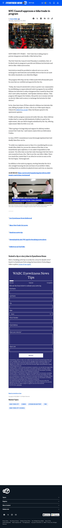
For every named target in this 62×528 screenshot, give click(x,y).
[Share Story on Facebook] (33, 18)
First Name (12, 288)
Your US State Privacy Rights (38, 520)
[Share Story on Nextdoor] (44, 18)
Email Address (13, 325)
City (10, 303)
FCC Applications (26, 522)
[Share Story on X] (37, 18)
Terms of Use (48, 520)
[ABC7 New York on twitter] (8, 514)
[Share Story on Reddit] (41, 18)
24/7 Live (31, 3)
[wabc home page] (6, 491)
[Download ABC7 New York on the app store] (46, 515)
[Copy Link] (52, 18)
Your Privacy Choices (14, 520)
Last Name (12, 296)
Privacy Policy (5, 520)
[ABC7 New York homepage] (16, 3)
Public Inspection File (16, 522)
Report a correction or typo (15, 393)
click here (19, 385)
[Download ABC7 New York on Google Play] (55, 515)
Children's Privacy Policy (25, 520)
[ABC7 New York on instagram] (12, 514)
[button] (3, 2)
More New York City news (19, 225)
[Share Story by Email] (48, 18)
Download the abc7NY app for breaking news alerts (28, 239)
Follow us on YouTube (17, 247)
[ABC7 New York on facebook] (4, 514)
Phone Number (13, 317)
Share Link (12, 346)
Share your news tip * (15, 332)
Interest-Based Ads (7, 522)
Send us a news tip (16, 232)
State (10, 310)
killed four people (22, 110)
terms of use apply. (25, 264)
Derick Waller (13, 19)
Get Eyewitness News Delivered (20, 218)
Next (31, 355)
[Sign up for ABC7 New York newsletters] (15, 514)
